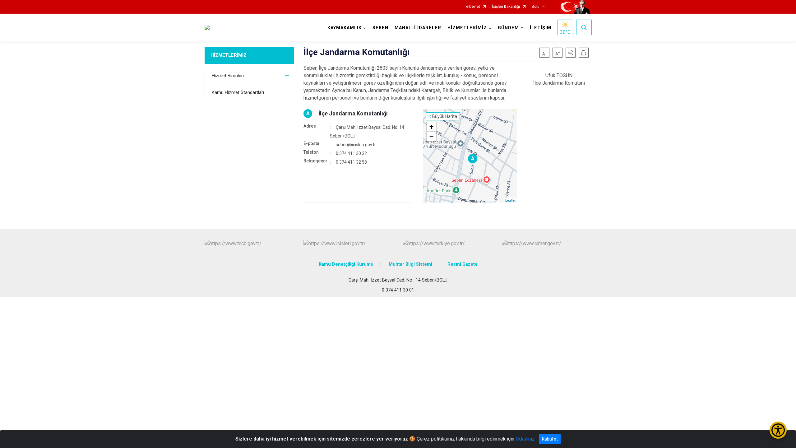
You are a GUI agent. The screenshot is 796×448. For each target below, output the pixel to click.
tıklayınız (525, 439)
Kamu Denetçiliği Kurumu (346, 264)
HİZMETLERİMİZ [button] (467, 27)
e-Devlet (473, 7)
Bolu (535, 7)
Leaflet (510, 200)
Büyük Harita (444, 116)
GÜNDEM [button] (508, 27)
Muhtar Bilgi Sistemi (410, 264)
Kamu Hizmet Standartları (238, 92)
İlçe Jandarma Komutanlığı (353, 113)
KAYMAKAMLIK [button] (344, 27)
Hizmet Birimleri (228, 75)
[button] (571, 53)
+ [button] (431, 127)
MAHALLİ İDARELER (418, 27)
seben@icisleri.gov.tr (356, 144)
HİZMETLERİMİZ (229, 55)
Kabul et (550, 438)
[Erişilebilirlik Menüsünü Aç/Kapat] (778, 430)
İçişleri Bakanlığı (506, 7)
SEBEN (380, 27)
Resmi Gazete (462, 264)
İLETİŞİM (540, 27)
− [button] (431, 136)
